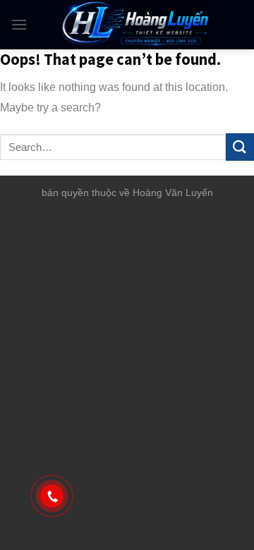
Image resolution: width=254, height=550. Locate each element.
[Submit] (240, 147)
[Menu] (19, 24)
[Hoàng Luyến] (135, 24)
